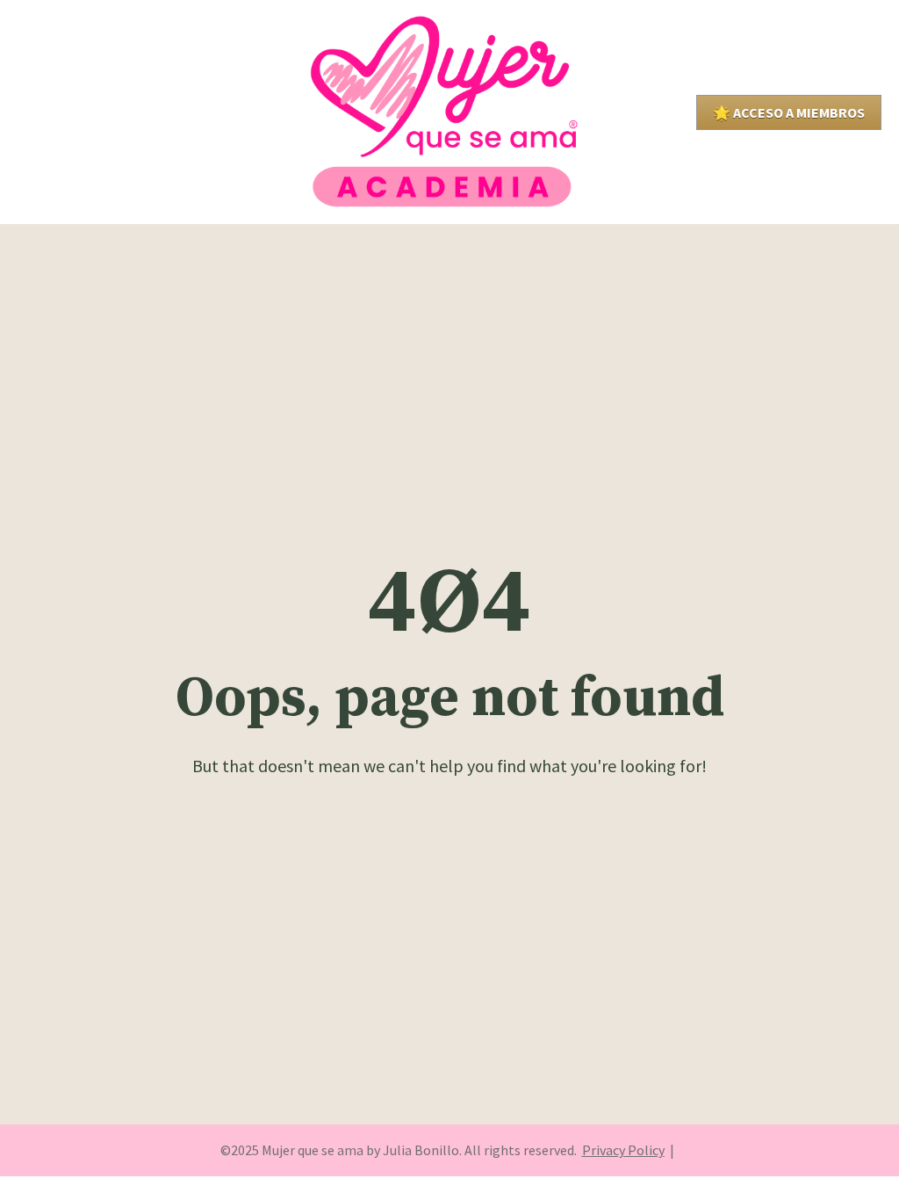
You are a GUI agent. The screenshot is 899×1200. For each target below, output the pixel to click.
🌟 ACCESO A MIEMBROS (789, 112)
